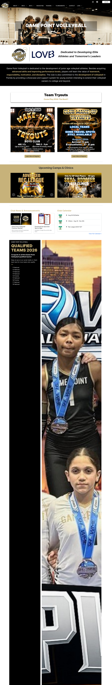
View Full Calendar (94, 233)
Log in (106, 2)
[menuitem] (16, 5)
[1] (31, 195)
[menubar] (47, 5)
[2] (34, 195)
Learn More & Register (33, 156)
